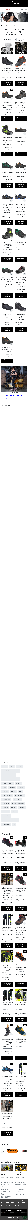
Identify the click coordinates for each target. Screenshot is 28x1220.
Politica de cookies (17, 1203)
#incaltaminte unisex (9, 775)
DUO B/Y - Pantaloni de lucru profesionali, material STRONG (7, 1004)
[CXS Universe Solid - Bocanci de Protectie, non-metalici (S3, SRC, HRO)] (7, 233)
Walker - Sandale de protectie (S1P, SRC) (20, 138)
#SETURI (21, 787)
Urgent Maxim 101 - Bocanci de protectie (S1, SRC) (21, 70)
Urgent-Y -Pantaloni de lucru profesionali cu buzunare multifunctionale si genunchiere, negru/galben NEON (7, 891)
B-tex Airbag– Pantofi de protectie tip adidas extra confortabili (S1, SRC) (20, 852)
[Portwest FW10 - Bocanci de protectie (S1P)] (7, 61)
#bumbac (12, 787)
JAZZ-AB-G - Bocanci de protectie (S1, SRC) (7, 173)
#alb (20, 791)
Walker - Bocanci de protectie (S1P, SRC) (7, 348)
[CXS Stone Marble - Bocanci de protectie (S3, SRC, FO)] (21, 95)
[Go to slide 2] (13, 21)
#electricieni (6, 824)
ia (14, 824)
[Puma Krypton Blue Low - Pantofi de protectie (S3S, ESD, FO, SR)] (21, 197)
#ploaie (13, 791)
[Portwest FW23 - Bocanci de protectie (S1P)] (21, 307)
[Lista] (23, 39)
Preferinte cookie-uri (14, 1217)
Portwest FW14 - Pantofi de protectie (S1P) (7, 316)
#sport (12, 766)
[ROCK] (6, 1153)
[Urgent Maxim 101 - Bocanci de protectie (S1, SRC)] (21, 61)
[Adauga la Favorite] (11, 65)
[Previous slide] (2, 17)
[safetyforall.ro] (7, 9)
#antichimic (6, 816)
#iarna (4, 766)
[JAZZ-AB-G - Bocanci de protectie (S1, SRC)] (7, 165)
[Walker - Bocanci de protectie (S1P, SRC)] (7, 340)
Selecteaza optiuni (7, 83)
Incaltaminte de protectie (7, 25)
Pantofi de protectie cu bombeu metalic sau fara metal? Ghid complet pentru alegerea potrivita (20, 1173)
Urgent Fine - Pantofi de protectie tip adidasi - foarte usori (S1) (7, 852)
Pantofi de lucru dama (21, 25)
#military (21, 807)
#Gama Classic (19, 795)
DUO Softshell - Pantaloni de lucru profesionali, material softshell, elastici (7, 929)
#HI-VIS (20, 766)
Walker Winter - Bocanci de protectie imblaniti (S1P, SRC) (7, 103)
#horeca (5, 791)
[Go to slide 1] (11, 21)
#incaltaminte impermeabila (11, 771)
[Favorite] (23, 9)
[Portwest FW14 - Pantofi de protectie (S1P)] (7, 307)
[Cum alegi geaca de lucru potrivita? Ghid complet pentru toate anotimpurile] (7, 1167)
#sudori (15, 812)
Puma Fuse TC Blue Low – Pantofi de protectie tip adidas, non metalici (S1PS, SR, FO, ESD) (7, 207)
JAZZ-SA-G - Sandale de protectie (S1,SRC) (20, 241)
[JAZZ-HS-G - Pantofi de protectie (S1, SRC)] (7, 270)
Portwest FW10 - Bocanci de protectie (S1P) (7, 70)
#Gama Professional (18, 803)
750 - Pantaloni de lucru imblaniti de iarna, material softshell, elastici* (20, 1079)
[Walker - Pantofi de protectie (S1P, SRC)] (21, 165)
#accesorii (6, 803)
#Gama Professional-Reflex (10, 820)
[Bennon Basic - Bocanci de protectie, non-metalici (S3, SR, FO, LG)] (7, 130)
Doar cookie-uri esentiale (14, 1214)
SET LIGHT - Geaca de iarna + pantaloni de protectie (20, 1004)
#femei (18, 783)
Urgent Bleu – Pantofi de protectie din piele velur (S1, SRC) (20, 1040)
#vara (4, 787)
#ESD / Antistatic (7, 783)
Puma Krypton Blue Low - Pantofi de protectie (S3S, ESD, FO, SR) (20, 207)
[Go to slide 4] (17, 21)
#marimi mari (6, 799)
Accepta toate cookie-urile (14, 1210)
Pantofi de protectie (14, 395)
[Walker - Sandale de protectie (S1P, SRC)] (21, 130)
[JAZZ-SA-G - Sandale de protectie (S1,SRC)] (21, 233)
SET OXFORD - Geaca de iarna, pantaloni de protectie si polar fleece (7, 967)
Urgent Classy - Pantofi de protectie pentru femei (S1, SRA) (20, 889)
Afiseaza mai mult (5, 405)
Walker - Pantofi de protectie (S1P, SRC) (20, 173)
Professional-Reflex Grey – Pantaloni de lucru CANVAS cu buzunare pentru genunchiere (7, 1117)
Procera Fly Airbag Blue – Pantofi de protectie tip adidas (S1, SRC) (7, 1079)
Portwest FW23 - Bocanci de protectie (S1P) (21, 316)
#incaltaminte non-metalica (11, 779)
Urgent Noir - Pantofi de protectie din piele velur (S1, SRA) (21, 965)
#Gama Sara (17, 799)
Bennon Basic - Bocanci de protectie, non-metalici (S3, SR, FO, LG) (7, 140)
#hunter (5, 807)
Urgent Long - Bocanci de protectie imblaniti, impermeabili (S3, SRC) (7, 1041)
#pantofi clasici (7, 795)
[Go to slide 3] (15, 21)
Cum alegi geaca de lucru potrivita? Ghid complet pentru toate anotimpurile (6, 1173)
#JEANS (13, 807)
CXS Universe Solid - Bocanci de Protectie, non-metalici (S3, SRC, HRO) (7, 244)
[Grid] (26, 39)
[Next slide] (26, 17)
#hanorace (6, 812)
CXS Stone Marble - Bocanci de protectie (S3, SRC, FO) (21, 103)
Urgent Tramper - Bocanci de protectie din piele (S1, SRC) (21, 928)
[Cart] (26, 9)
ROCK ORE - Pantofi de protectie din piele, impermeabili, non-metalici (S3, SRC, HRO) (20, 281)
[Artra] (21, 1153)
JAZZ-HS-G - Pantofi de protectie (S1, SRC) (7, 278)
